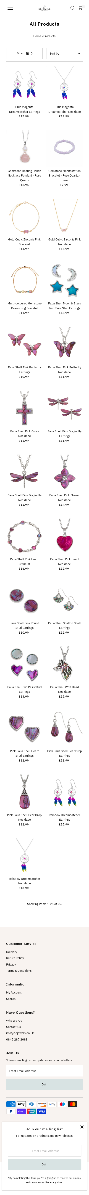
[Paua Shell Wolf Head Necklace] (64, 664)
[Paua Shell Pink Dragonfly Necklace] (24, 473)
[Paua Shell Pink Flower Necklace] (64, 473)
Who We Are (14, 1021)
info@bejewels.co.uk (20, 1033)
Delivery (11, 952)
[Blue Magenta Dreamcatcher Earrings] (24, 84)
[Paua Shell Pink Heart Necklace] (64, 537)
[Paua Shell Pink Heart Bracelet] (24, 537)
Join (44, 1084)
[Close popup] (82, 1127)
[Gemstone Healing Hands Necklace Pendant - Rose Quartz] (24, 148)
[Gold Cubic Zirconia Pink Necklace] (64, 217)
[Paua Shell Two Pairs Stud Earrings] (24, 664)
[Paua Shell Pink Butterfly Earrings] (24, 345)
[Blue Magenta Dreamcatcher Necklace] (64, 84)
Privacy (11, 964)
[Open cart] (80, 8)
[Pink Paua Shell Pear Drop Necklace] (24, 792)
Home (37, 36)
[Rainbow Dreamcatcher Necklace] (24, 856)
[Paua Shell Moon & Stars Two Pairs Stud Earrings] (64, 281)
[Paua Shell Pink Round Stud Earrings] (24, 600)
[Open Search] (73, 8)
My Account (14, 992)
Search (11, 999)
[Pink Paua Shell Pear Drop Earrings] (64, 728)
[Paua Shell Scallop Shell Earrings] (64, 600)
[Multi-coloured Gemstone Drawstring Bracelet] (24, 281)
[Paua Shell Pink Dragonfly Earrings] (64, 409)
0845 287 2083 (17, 1039)
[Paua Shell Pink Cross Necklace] (24, 409)
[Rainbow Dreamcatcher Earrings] (64, 792)
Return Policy (15, 958)
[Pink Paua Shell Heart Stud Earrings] (24, 728)
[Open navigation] (10, 8)
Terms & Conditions (18, 971)
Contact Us (13, 1027)
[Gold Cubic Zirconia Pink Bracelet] (24, 217)
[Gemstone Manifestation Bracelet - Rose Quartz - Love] (64, 148)
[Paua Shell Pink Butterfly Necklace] (64, 345)
